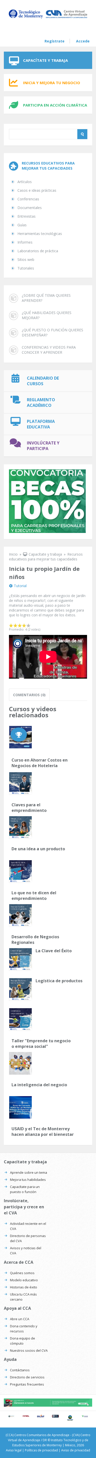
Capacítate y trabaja (45, 60)
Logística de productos (59, 981)
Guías (22, 224)
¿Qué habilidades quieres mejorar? (46, 315)
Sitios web (25, 259)
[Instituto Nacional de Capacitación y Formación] (40, 1416)
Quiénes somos (22, 1273)
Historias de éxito (23, 1287)
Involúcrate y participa (43, 445)
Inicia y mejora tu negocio (51, 82)
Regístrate (55, 41)
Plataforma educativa (41, 424)
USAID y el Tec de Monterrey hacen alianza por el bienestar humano (43, 1131)
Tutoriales (25, 268)
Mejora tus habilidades (28, 1179)
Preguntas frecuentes (27, 1384)
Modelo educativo (24, 1280)
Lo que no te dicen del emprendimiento (34, 895)
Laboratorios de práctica (37, 250)
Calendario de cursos (43, 380)
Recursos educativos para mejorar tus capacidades (46, 556)
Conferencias (28, 199)
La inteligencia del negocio (39, 1085)
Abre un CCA (19, 1319)
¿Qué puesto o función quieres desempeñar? (52, 332)
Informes (25, 242)
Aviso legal (14, 1450)
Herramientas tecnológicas (39, 233)
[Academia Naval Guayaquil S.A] (55, 1416)
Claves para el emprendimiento (29, 807)
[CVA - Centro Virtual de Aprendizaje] (48, 18)
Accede (83, 41)
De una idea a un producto (38, 849)
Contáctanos (20, 1370)
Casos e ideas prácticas (36, 190)
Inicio (13, 554)
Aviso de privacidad (75, 1450)
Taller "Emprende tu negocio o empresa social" (41, 1043)
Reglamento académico (41, 402)
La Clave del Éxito (54, 951)
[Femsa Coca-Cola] (26, 1416)
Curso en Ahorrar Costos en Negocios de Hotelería (40, 762)
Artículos (24, 181)
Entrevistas (26, 216)
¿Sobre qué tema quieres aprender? (46, 298)
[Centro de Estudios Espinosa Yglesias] (11, 1416)
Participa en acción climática (55, 105)
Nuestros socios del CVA (29, 1350)
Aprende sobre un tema (28, 1172)
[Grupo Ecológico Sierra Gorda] (70, 1418)
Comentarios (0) (29, 694)
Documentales (29, 207)
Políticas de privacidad (41, 1450)
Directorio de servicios (27, 1377)
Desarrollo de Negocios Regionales (35, 939)
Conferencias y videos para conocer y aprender (49, 350)
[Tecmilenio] (85, 1416)
